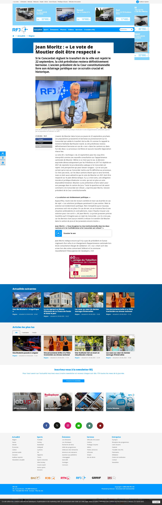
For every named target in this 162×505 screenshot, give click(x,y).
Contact (114, 460)
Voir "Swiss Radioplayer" (27, 402)
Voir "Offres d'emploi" (120, 402)
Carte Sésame (53, 1)
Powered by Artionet (108, 489)
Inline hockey (41, 462)
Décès (46, 1)
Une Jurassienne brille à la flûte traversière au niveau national (119, 310)
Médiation (115, 455)
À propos (115, 440)
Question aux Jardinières (69, 455)
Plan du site (39, 490)
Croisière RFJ (89, 29)
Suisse (14, 442)
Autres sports (41, 467)
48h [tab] (16, 332)
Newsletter (115, 462)
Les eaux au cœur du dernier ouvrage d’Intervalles (87, 310)
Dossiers (15, 455)
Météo (89, 447)
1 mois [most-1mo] (34, 332)
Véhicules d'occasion (93, 440)
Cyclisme (40, 450)
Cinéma (89, 442)
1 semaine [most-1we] (25, 332)
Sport (46, 29)
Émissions (54, 29)
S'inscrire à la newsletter (73, 381)
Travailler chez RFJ (117, 450)
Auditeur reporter (17, 457)
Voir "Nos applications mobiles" (58, 402)
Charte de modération (118, 457)
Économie (15, 447)
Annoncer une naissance (69, 452)
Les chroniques (66, 442)
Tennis (39, 457)
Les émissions (66, 440)
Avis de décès (91, 457)
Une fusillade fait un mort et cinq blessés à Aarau (87, 354)
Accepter (156, 502)
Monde (14, 445)
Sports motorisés (42, 460)
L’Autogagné (66, 457)
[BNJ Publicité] (35, 478)
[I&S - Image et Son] (112, 478)
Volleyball (40, 447)
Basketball (40, 445)
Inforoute (30, 1)
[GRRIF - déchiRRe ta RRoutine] (96, 478)
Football (39, 440)
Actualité (38, 29)
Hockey (39, 442)
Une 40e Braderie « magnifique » (26, 310)
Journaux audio (16, 452)
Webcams (36, 1)
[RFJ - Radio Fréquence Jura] (81, 478)
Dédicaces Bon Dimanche (70, 450)
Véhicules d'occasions (75, 1)
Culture (14, 450)
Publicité (114, 447)
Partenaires (115, 452)
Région (31, 36)
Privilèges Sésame (63, 1)
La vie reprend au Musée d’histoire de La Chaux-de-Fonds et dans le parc (57, 311)
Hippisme (40, 455)
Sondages (65, 462)
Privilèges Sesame (92, 445)
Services (78, 29)
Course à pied (41, 465)
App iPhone (89, 425)
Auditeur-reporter (144, 1)
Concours (65, 465)
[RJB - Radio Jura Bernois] (50, 478)
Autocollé (65, 460)
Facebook (46, 425)
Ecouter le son (70, 233)
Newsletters (78, 425)
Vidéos (71, 29)
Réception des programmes (120, 442)
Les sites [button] (16, 1)
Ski (38, 452)
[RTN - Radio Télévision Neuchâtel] (66, 478)
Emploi (41, 1)
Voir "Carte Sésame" (89, 402)
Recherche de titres (68, 445)
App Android (100, 425)
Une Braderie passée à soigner (25, 353)
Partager (40, 139)
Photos (63, 29)
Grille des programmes (69, 447)
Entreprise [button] (24, 1)
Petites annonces (92, 450)
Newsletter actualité (18, 460)
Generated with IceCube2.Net (125, 489)
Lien (39, 146)
